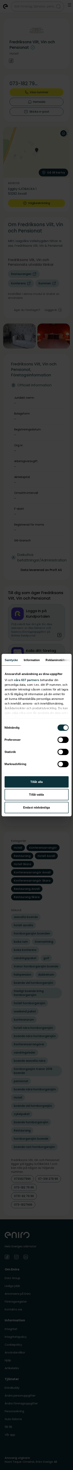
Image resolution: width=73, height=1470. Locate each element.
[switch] (63, 740)
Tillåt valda (36, 794)
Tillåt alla (36, 781)
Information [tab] (32, 660)
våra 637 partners (26, 680)
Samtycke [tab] (11, 660)
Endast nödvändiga (36, 807)
